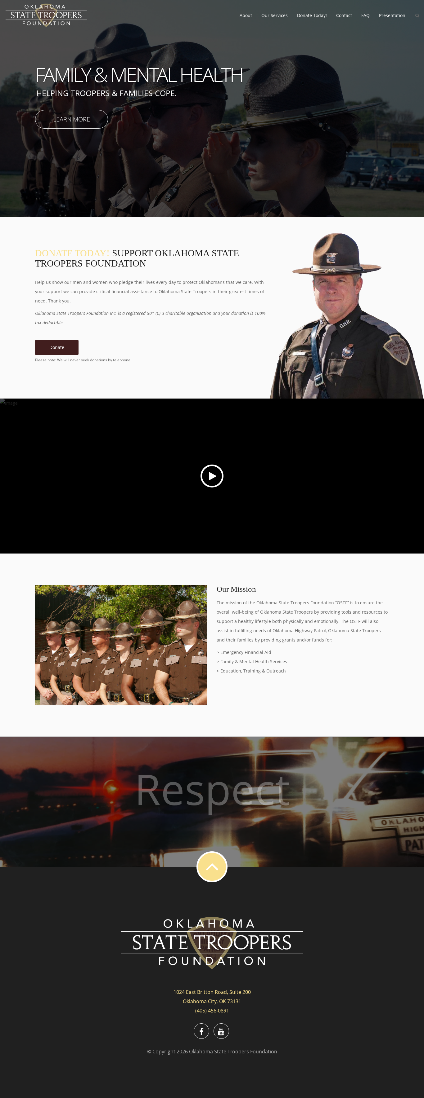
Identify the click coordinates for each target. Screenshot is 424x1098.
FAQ (365, 15)
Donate (56, 347)
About (246, 15)
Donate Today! (312, 15)
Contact (344, 15)
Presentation (392, 15)
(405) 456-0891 (212, 1010)
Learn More (71, 119)
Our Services (274, 15)
